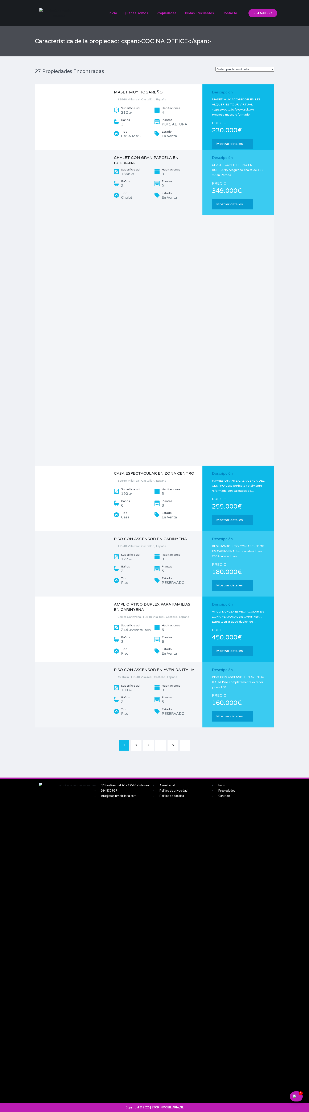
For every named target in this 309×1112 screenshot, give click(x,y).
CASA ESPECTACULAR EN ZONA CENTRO (154, 473)
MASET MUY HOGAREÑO (138, 92)
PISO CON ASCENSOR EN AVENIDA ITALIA (154, 669)
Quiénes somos (135, 13)
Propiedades (167, 13)
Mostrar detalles (229, 144)
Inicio (113, 13)
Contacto (229, 13)
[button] (262, 13)
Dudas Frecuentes (199, 13)
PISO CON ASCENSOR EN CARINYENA (150, 539)
